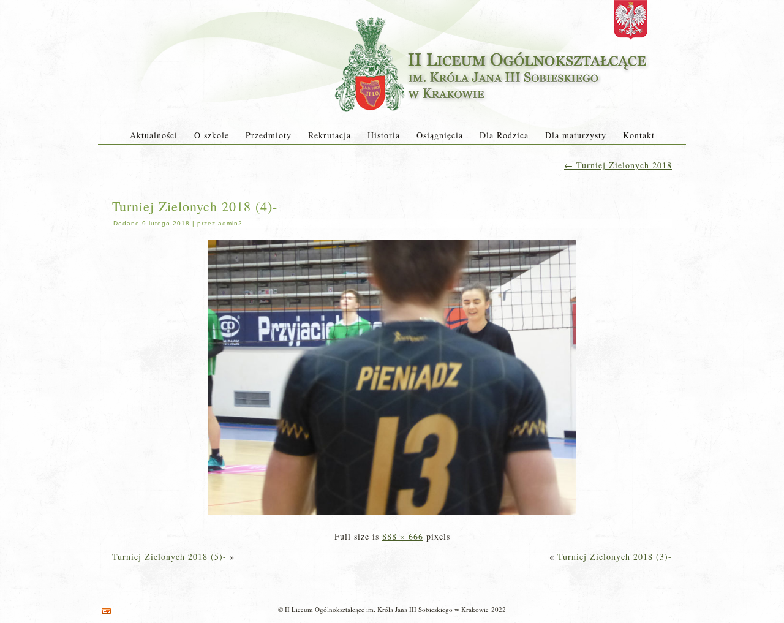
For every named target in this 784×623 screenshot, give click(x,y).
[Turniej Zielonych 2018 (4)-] (392, 516)
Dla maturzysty (575, 135)
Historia (384, 135)
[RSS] (106, 611)
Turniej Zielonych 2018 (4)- (194, 206)
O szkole (211, 135)
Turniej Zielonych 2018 (618, 165)
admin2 (230, 223)
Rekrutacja (329, 135)
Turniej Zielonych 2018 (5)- (169, 556)
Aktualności (154, 135)
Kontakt (639, 135)
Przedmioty (269, 135)
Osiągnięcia (440, 135)
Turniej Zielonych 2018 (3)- (614, 556)
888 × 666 (402, 536)
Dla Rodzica (504, 135)
